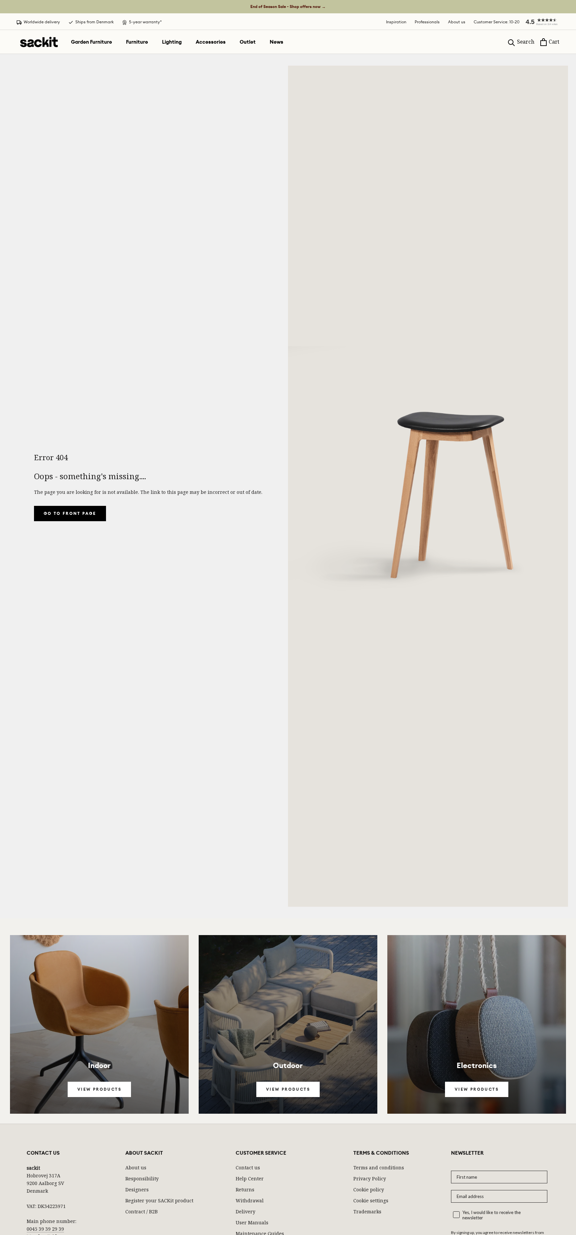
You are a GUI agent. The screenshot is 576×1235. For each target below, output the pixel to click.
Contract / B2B (141, 1211)
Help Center (250, 1178)
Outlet (248, 42)
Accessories (211, 42)
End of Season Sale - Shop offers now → (288, 6)
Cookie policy (368, 1189)
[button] (539, 22)
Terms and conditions (378, 1167)
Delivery (245, 1211)
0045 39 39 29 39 (45, 1229)
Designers (137, 1189)
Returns (245, 1189)
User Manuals (252, 1222)
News (276, 42)
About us (456, 21)
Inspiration (396, 21)
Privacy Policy (369, 1178)
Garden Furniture (91, 42)
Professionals (427, 21)
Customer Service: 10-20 (496, 21)
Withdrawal (250, 1200)
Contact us (248, 1167)
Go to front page (70, 513)
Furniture (137, 42)
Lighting (172, 42)
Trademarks (367, 1211)
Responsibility (142, 1178)
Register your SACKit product (159, 1200)
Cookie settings (370, 1200)
